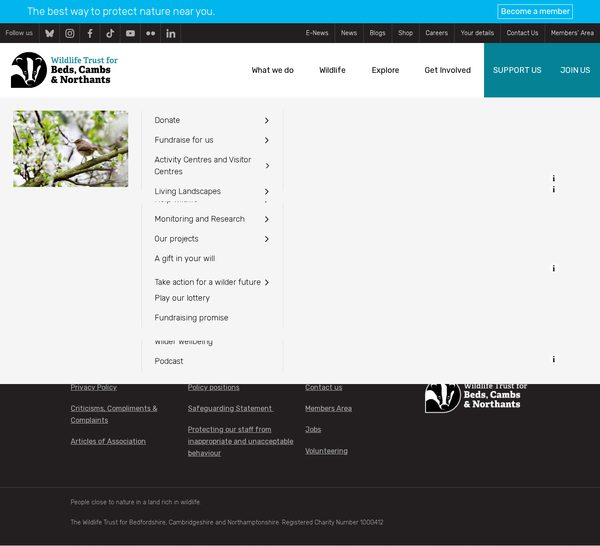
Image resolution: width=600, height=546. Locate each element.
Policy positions (213, 387)
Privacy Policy (94, 387)
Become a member (535, 11)
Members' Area (572, 33)
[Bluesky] (49, 33)
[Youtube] (130, 33)
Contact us (323, 387)
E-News (317, 33)
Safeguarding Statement (231, 408)
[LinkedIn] (171, 33)
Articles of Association (108, 441)
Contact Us (523, 33)
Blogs (378, 33)
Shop (405, 33)
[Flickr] (150, 33)
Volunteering (326, 451)
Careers (437, 33)
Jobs (313, 429)
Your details (477, 33)
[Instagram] (70, 33)
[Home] (64, 70)
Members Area (328, 408)
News (349, 33)
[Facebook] (90, 33)
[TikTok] (110, 33)
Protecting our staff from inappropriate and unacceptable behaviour (240, 441)
